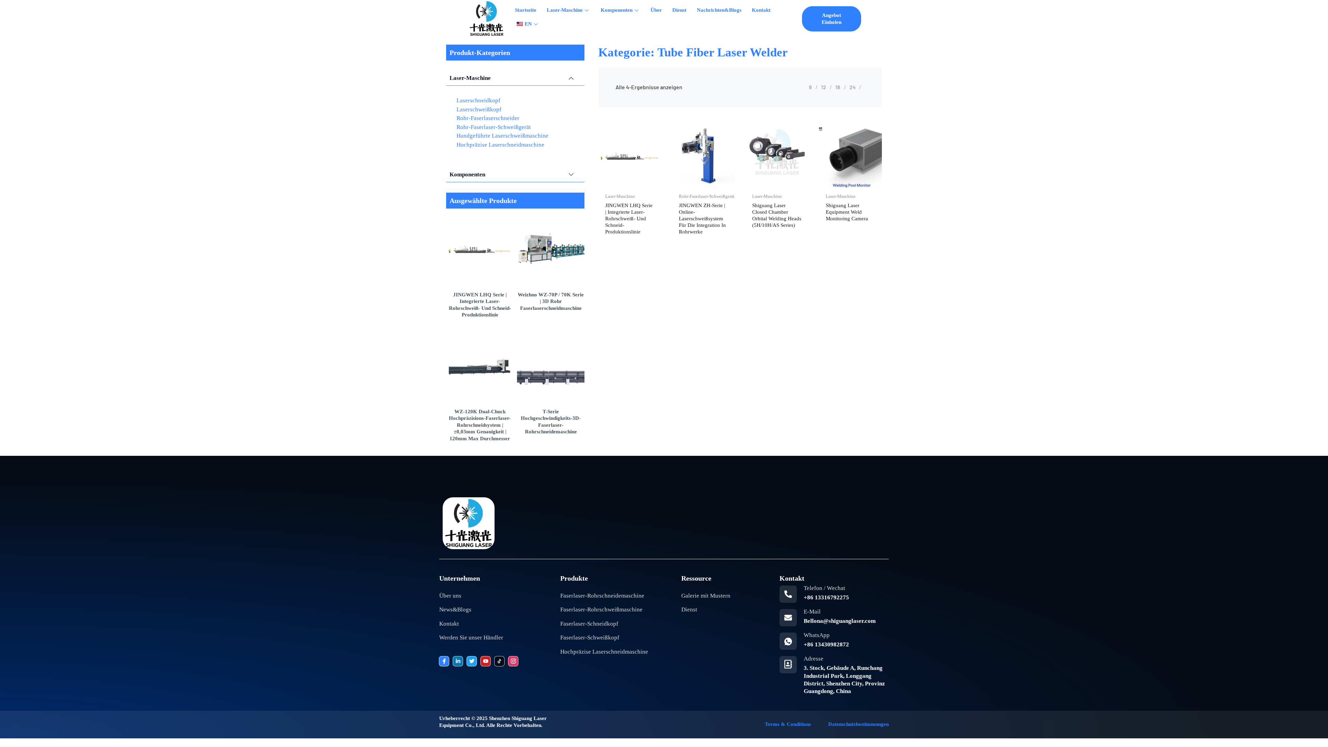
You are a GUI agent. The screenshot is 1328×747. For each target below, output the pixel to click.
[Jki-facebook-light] (444, 661)
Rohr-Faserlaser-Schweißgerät (493, 127)
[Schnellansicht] (614, 186)
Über (656, 10)
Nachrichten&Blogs (719, 10)
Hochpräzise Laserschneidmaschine (500, 144)
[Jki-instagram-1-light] (513, 661)
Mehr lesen (645, 186)
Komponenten (617, 10)
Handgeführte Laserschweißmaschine (502, 135)
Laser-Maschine (565, 10)
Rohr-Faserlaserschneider (487, 118)
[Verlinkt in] (458, 661)
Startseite (525, 10)
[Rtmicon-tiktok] (499, 661)
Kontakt (761, 10)
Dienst (679, 10)
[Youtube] (485, 661)
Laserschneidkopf (478, 100)
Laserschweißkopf (478, 109)
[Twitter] (472, 661)
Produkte (574, 578)
